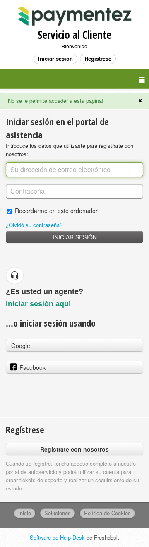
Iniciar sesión (75, 237)
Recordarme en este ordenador (56, 210)
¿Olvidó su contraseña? (34, 225)
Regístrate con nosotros (74, 449)
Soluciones (57, 513)
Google (20, 345)
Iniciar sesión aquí (38, 304)
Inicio (24, 513)
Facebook (32, 367)
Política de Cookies (107, 513)
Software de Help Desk (58, 537)
